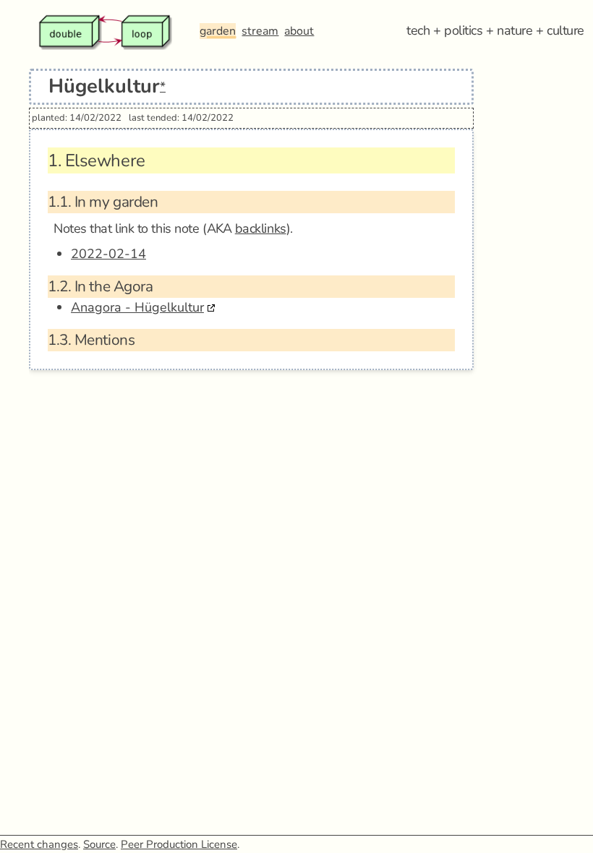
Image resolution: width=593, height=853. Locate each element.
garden (218, 31)
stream (260, 31)
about (299, 31)
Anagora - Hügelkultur (137, 307)
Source (99, 844)
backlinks (260, 228)
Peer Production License (179, 844)
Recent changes (39, 844)
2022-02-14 (108, 253)
